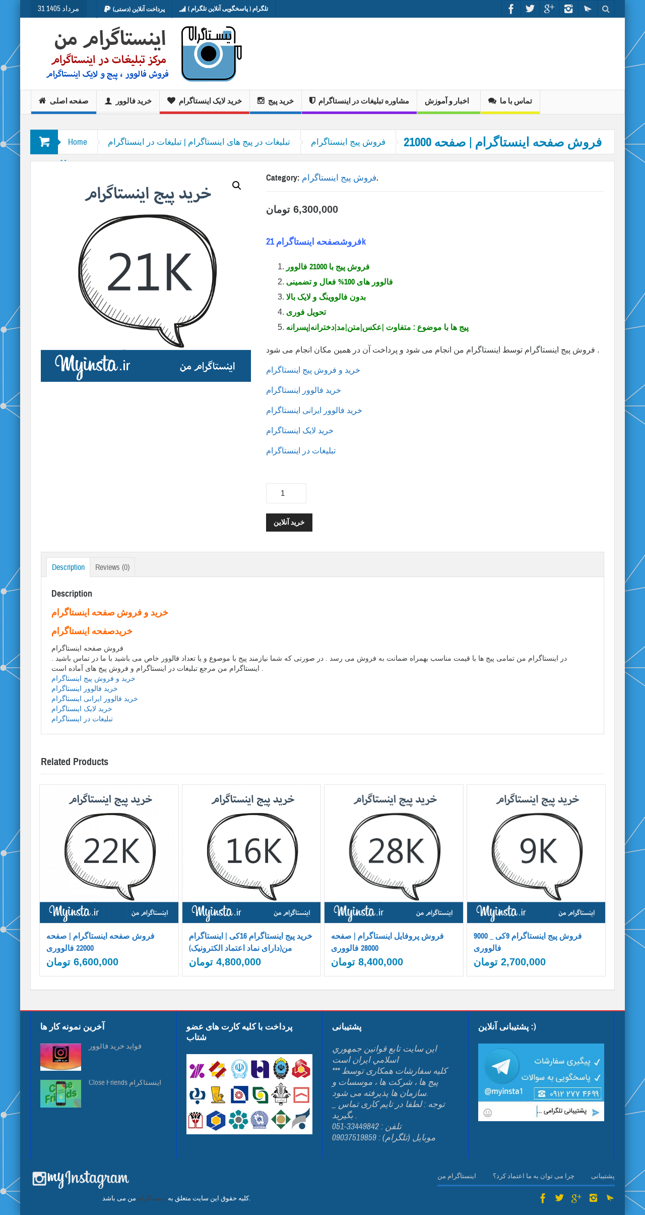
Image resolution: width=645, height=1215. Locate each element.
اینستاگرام (152, 1198)
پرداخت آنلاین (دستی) (139, 9)
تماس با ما (516, 100)
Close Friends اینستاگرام (125, 1082)
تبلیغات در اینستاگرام (302, 450)
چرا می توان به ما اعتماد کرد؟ (533, 1176)
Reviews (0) (112, 567)
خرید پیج (281, 100)
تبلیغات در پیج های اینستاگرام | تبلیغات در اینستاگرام (199, 142)
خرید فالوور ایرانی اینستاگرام (314, 410)
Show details (115, 888)
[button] (237, 186)
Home (77, 142)
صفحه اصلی (69, 100)
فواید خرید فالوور (115, 1046)
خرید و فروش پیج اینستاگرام (314, 370)
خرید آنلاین (289, 522)
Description (68, 567)
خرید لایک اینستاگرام (210, 100)
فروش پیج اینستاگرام (348, 142)
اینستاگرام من (456, 1176)
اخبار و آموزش (447, 100)
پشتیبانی (603, 1176)
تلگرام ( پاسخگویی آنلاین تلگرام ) (228, 8)
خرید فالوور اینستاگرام (303, 390)
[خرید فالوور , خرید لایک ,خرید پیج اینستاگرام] (137, 53)
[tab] (68, 567)
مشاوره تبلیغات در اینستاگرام (363, 100)
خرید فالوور (134, 100)
